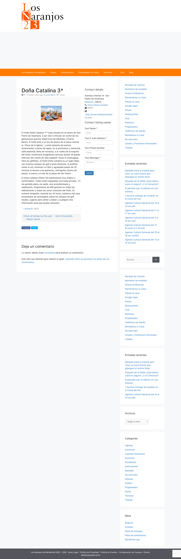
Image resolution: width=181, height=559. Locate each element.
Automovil (130, 449)
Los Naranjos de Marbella (33, 72)
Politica (128, 483)
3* (25, 95)
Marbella (89, 102)
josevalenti (50, 95)
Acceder (129, 527)
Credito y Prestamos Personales (141, 143)
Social (128, 491)
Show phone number (97, 105)
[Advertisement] (90, 50)
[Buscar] (155, 260)
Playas (53, 72)
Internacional (131, 466)
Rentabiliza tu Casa (134, 135)
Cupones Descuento (135, 454)
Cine (122, 72)
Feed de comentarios (135, 535)
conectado (49, 252)
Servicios (108, 72)
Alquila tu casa (132, 101)
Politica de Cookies (109, 552)
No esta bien (131, 139)
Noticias (129, 479)
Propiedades (131, 127)
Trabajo (128, 147)
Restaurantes (67, 72)
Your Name (91, 128)
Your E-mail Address (96, 138)
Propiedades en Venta (88, 72)
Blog (131, 72)
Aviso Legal (73, 552)
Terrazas (129, 495)
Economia (130, 458)
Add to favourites (64, 216)
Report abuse (33, 219)
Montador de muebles (136, 89)
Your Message (92, 158)
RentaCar (129, 122)
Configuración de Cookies (130, 552)
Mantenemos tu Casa (135, 97)
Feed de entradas (134, 531)
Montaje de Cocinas (135, 85)
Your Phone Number (95, 148)
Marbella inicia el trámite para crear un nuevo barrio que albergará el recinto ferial (139, 173)
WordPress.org (132, 539)
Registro (129, 523)
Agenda (129, 445)
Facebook (26, 228)
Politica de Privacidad (89, 552)
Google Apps (131, 106)
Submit (89, 173)
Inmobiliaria (130, 462)
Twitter (34, 228)
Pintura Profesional (134, 93)
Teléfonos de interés (135, 131)
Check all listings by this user (37, 216)
